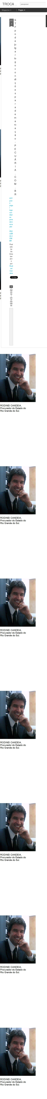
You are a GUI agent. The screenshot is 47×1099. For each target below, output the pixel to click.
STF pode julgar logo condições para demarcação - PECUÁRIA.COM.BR (15, 107)
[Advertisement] (26, 57)
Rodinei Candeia (11, 269)
